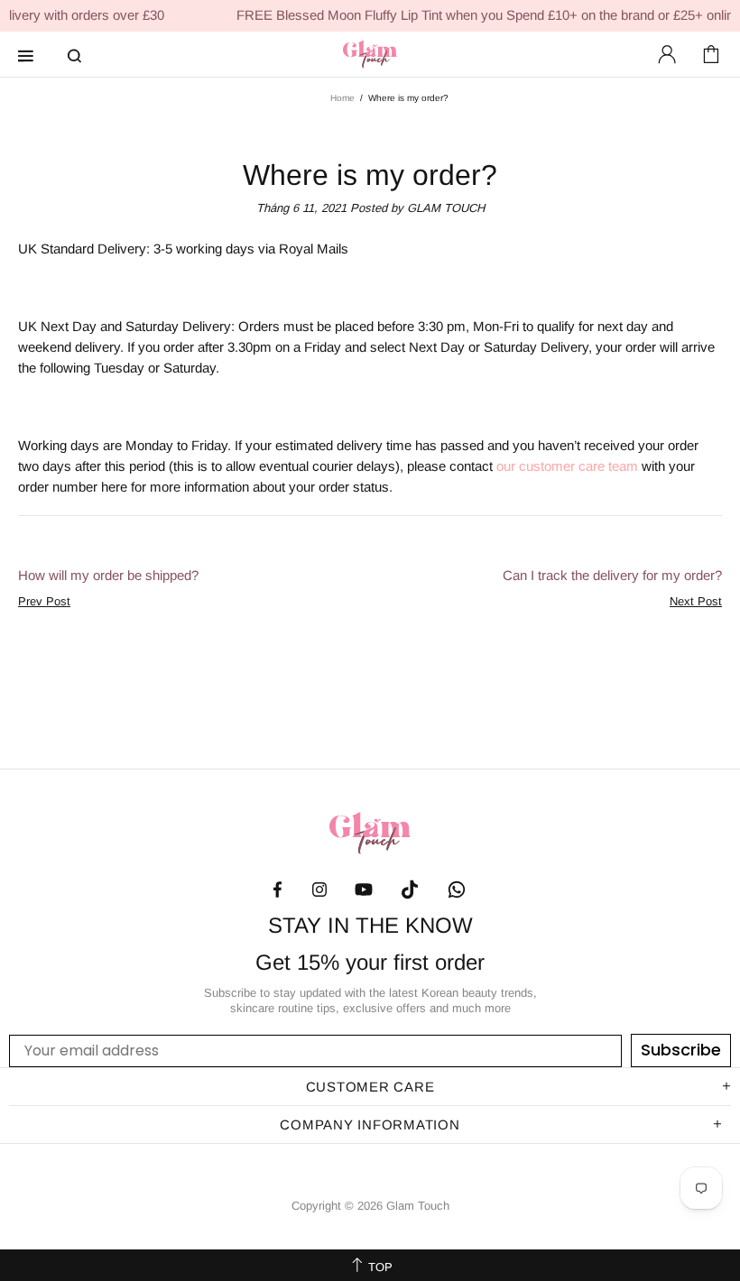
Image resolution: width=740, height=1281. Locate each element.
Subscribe (681, 1049)
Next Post (696, 601)
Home (342, 98)
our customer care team (567, 466)
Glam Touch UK (370, 54)
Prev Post (44, 601)
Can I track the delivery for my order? (612, 575)
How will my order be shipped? (108, 575)
